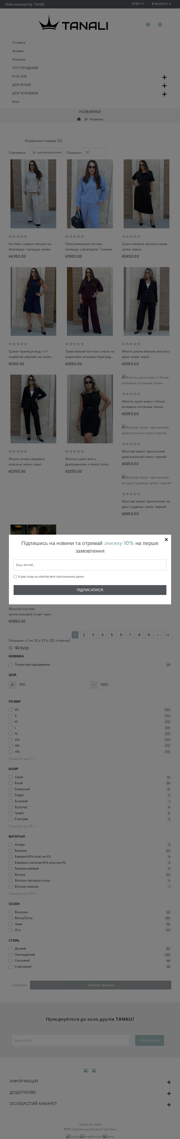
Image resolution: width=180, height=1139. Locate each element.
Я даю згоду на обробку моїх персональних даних (51, 577)
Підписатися (90, 589)
